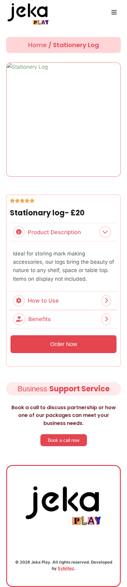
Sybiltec (66, 568)
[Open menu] (114, 12)
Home (37, 45)
